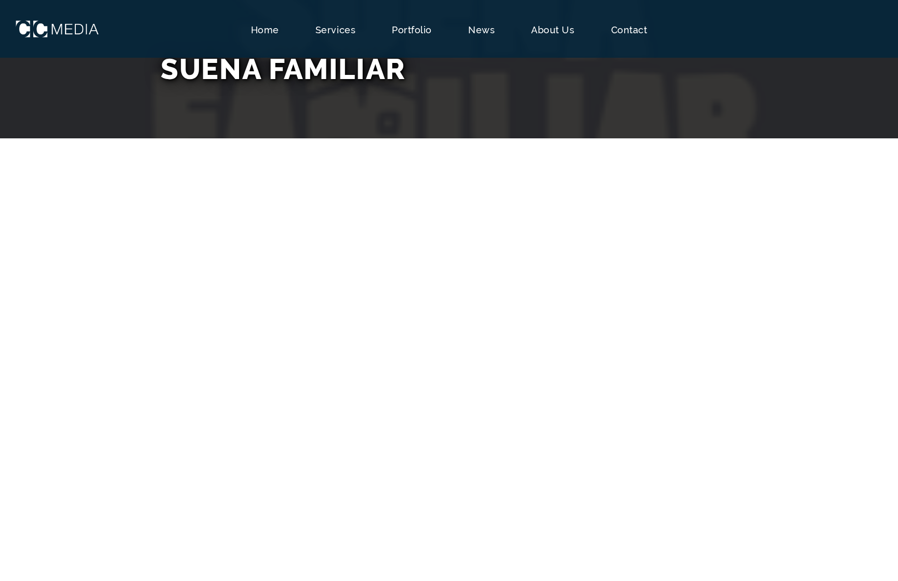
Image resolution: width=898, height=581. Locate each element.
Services (335, 29)
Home (265, 29)
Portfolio (412, 29)
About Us (552, 29)
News (481, 29)
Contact (629, 29)
